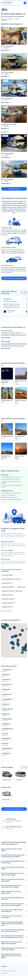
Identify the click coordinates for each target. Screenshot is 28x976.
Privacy (7, 973)
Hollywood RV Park (7, 583)
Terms (2, 973)
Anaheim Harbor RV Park (8, 603)
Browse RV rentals (14, 189)
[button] (10, 628)
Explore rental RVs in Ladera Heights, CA (14, 278)
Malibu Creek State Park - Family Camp (12, 591)
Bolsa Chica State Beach (8, 599)
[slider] (6, 48)
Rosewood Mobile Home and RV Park (11, 579)
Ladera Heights (4, 20)
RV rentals (3, 19)
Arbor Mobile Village (7, 575)
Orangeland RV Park (7, 607)
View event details (5, 337)
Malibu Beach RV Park (7, 595)
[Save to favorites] (25, 29)
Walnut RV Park (21, 587)
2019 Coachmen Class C (9, 301)
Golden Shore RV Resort (8, 587)
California (17, 19)
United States (10, 19)
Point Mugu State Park (7, 436)
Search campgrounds (6, 610)
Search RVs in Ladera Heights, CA (14, 809)
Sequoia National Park (6, 400)
